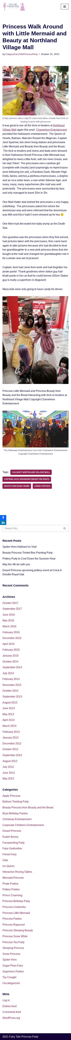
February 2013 (11, 731)
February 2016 (11, 632)
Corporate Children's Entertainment (23, 825)
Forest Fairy (9, 854)
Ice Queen (8, 866)
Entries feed (9, 1006)
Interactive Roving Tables (17, 871)
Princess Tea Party (13, 942)
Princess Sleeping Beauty (17, 930)
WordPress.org (11, 1017)
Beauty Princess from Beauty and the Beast (27, 807)
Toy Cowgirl (9, 977)
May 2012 (8, 778)
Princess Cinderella (14, 907)
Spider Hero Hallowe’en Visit (19, 546)
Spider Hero (9, 959)
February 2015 (11, 649)
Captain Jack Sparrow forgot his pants (26, 479)
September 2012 (12, 755)
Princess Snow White (15, 936)
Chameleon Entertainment (51, 129)
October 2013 (10, 690)
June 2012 (8, 772)
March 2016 (9, 626)
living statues (42, 486)
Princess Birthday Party (16, 901)
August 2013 (9, 702)
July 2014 (8, 673)
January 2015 (10, 655)
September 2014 (12, 667)
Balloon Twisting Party (15, 801)
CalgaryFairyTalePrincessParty (22, 54)
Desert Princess (11, 830)
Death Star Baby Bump (16, 486)
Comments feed (11, 1012)
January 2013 (10, 737)
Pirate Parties (10, 883)
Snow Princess (11, 953)
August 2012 (9, 761)
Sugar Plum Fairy (12, 965)
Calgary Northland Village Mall (31, 472)
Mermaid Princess (13, 877)
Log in (6, 1000)
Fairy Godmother (12, 848)
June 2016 (8, 614)
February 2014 (11, 679)
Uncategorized (11, 983)
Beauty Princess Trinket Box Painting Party (27, 552)
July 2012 (8, 766)
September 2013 (12, 696)
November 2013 (11, 685)
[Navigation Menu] (65, 6)
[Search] (65, 528)
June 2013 (8, 708)
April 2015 (8, 644)
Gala (5, 860)
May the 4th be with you (16, 564)
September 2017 (12, 608)
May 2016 (8, 620)
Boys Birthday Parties (15, 813)
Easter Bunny (10, 836)
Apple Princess (11, 795)
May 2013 (8, 714)
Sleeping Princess (13, 948)
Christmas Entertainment (16, 819)
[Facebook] (3, 517)
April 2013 (8, 720)
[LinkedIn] (3, 522)
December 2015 (11, 638)
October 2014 (10, 661)
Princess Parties (12, 918)
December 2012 (11, 743)
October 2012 (10, 749)
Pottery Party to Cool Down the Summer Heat (28, 558)
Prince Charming (12, 895)
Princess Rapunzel (13, 924)
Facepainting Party (13, 842)
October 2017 (10, 603)
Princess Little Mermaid (16, 913)
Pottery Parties (11, 889)
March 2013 (9, 725)
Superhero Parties (13, 971)
